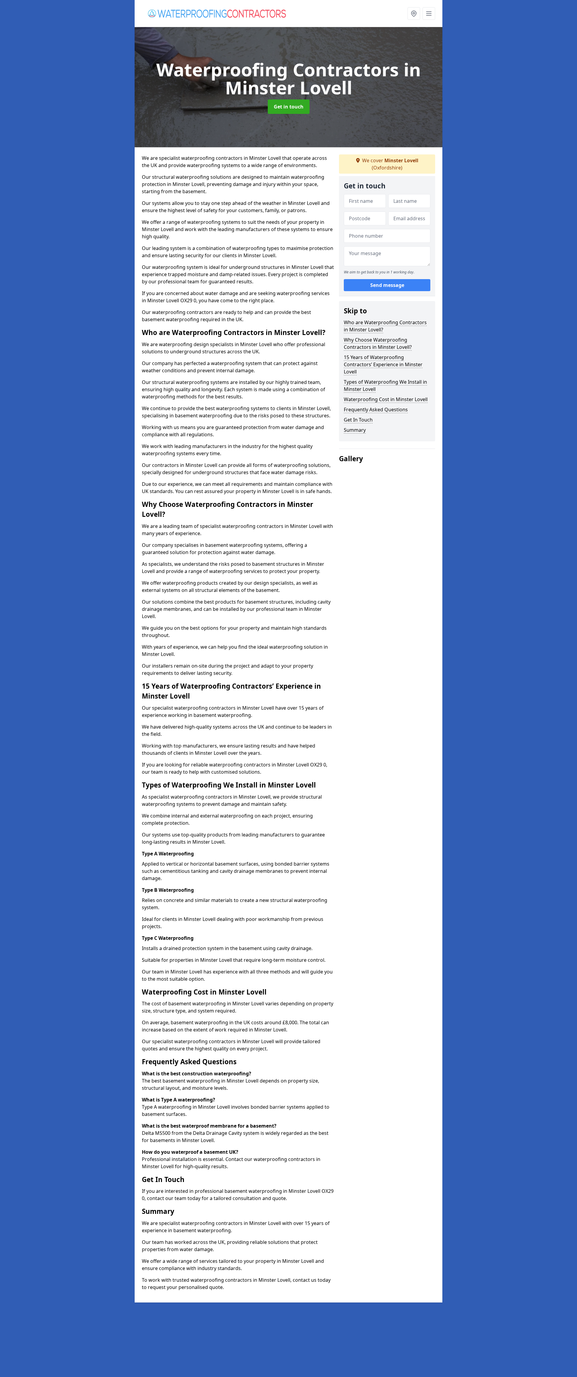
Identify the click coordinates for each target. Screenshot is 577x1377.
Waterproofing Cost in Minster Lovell (386, 399)
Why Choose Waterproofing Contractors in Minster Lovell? (378, 343)
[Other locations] (414, 13)
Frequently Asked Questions (376, 409)
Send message (387, 285)
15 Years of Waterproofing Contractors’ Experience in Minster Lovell (383, 364)
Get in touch (289, 106)
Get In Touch (358, 419)
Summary (355, 430)
